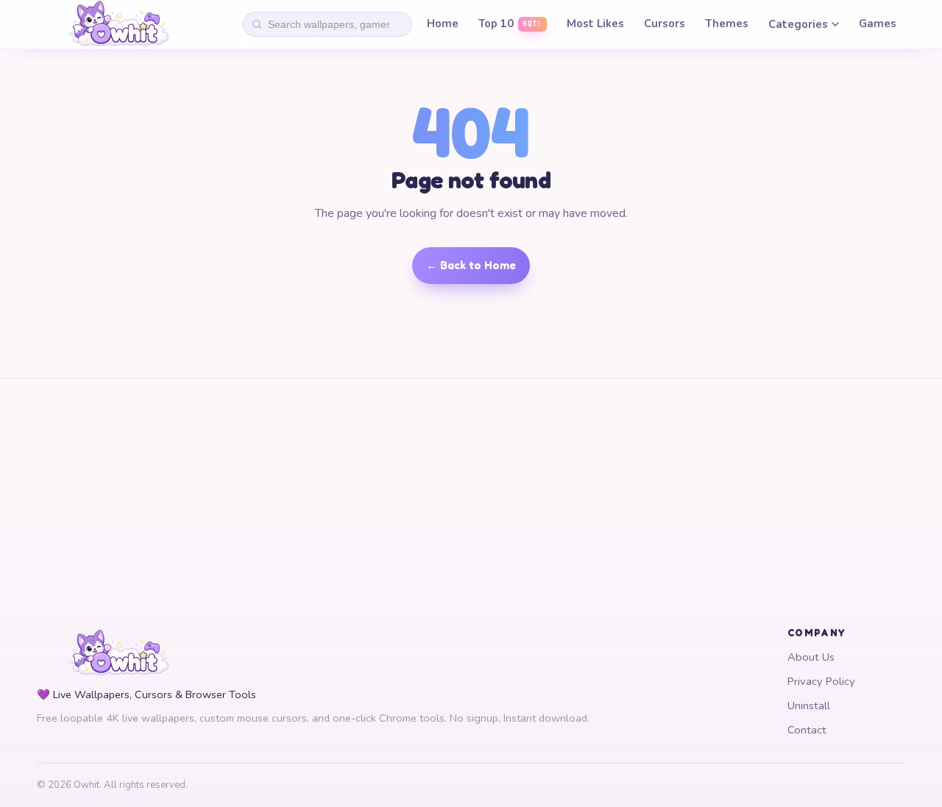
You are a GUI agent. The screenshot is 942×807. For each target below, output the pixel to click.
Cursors (664, 23)
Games (877, 23)
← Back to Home (471, 265)
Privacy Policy (821, 681)
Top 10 (510, 23)
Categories (798, 24)
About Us (811, 657)
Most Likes (595, 23)
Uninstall (808, 705)
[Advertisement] (471, 517)
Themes (726, 23)
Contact (806, 729)
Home (442, 23)
